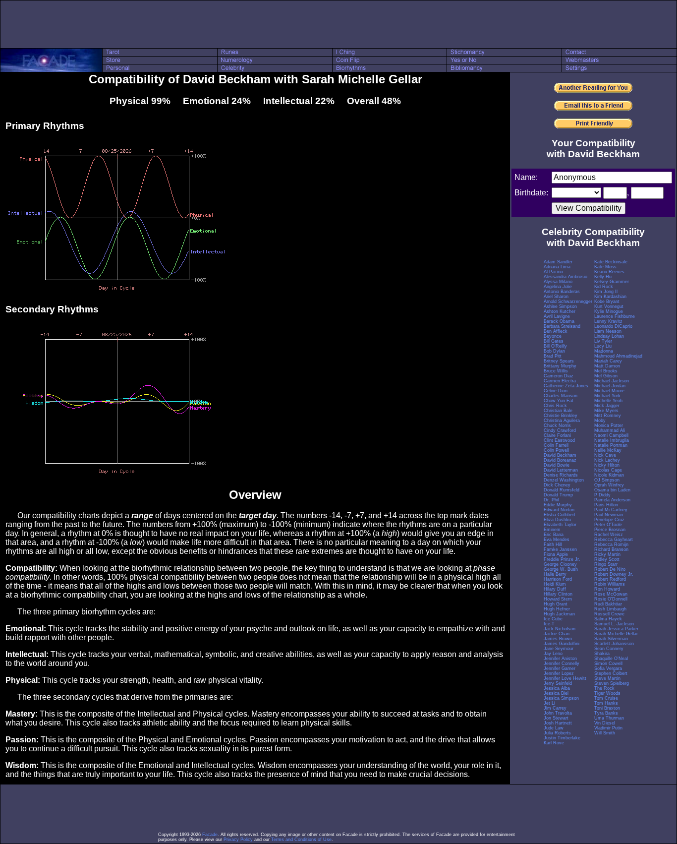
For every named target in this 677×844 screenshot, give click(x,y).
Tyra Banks (606, 713)
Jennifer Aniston (560, 658)
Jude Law (554, 727)
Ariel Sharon (556, 296)
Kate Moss (605, 266)
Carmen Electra (560, 380)
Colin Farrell (556, 445)
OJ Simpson (607, 480)
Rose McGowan (610, 594)
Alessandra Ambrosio (565, 276)
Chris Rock (555, 405)
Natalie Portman (610, 445)
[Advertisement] (338, 24)
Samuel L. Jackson (614, 623)
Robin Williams (609, 584)
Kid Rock (603, 286)
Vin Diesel (604, 723)
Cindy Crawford (560, 430)
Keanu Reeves (609, 271)
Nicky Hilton (607, 465)
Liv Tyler (603, 341)
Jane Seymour (558, 648)
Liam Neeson (607, 331)
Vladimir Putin (608, 727)
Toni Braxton (607, 708)
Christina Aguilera (562, 420)
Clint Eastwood (559, 440)
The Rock (604, 688)
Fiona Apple (556, 554)
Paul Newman (608, 514)
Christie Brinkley (560, 415)
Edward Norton (559, 509)
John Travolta (558, 713)
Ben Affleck (555, 331)
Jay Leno (553, 653)
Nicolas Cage (608, 470)
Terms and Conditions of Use (301, 839)
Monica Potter (608, 425)
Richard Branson (611, 549)
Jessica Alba (557, 688)
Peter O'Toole (608, 524)
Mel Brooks (606, 370)
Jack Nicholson (559, 628)
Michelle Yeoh (608, 400)
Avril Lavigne (557, 316)
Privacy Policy (238, 839)
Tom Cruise (606, 698)
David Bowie (556, 465)
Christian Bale (558, 410)
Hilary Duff (555, 589)
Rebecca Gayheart (613, 539)
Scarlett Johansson (614, 643)
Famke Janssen (560, 549)
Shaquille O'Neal (611, 658)
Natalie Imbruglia (611, 440)
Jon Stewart (556, 718)
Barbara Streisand (562, 326)
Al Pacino (553, 271)
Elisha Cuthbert (559, 514)
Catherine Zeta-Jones (566, 385)
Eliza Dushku (557, 519)
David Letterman (561, 470)
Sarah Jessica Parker (616, 628)
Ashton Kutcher (559, 311)
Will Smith (604, 732)
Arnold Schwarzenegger (568, 301)
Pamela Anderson (612, 499)
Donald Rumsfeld (561, 489)
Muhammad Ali (609, 430)
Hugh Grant (555, 604)
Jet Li (549, 703)
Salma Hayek (608, 618)
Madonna (603, 351)
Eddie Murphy (558, 504)
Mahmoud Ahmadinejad (618, 356)
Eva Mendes (556, 539)
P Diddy (602, 494)
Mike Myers (606, 410)
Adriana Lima (557, 266)
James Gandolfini (561, 643)
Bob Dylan (554, 351)
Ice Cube (553, 618)
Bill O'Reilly (555, 346)
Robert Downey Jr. (613, 574)
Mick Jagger (607, 405)
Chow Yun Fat (558, 400)
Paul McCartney (610, 509)
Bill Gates (554, 341)
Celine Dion (555, 390)
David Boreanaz (560, 460)
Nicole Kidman (609, 475)
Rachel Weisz (608, 534)
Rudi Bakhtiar (608, 604)
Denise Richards (561, 475)
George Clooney (560, 564)
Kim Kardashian (610, 296)
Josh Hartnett (558, 723)
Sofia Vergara (608, 668)
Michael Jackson (611, 380)
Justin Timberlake (562, 737)
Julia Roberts (557, 732)
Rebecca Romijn (611, 544)
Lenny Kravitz (608, 321)
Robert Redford (610, 579)
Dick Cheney (557, 484)
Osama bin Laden (612, 489)
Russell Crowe (609, 613)
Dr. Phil (551, 499)
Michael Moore (609, 390)
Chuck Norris (557, 425)
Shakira (602, 653)
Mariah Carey (608, 361)
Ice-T (549, 623)
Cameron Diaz (558, 375)
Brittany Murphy (560, 365)
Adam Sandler (558, 261)
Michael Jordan (609, 385)
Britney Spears (559, 361)
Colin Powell (556, 450)
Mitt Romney (607, 415)
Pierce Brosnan (609, 529)
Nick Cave (605, 455)
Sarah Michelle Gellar (616, 633)
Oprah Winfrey (609, 484)
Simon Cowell (608, 663)
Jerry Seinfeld (558, 683)
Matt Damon (607, 365)
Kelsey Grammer (611, 281)
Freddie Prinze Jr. (562, 559)
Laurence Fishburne (614, 316)
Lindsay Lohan (609, 336)
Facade (210, 834)
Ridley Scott (607, 559)
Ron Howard (607, 589)
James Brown (558, 638)
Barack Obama (559, 321)
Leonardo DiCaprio (613, 326)
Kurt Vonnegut (608, 306)
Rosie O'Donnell (610, 599)
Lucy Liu (603, 346)
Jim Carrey (555, 708)
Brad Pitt (553, 356)
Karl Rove (554, 742)
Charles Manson (560, 395)
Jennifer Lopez (559, 673)
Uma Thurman (609, 718)
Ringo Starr (606, 564)
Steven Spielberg (611, 683)
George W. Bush (561, 569)
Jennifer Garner (559, 668)
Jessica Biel (556, 693)
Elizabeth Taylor (560, 524)
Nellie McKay (607, 450)
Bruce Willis (556, 370)
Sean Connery (608, 648)
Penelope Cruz (609, 519)
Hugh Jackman (559, 613)
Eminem (552, 529)
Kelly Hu (603, 276)
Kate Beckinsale (610, 261)
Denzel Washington (564, 480)
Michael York (607, 395)
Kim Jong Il (606, 291)
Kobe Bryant (607, 301)
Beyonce (553, 336)
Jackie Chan (556, 633)
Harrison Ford (558, 579)
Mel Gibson (606, 375)
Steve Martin (607, 678)
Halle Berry (555, 574)
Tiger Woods (607, 693)
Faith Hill (553, 544)
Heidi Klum (555, 584)
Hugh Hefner (557, 608)
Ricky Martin (607, 554)
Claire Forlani (557, 435)
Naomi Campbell (611, 435)
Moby (600, 420)
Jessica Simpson (561, 698)
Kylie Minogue (608, 311)
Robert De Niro (609, 569)
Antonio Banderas (562, 291)
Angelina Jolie (558, 286)
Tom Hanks (606, 703)
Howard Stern (558, 599)
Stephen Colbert (610, 673)
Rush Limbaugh (610, 608)
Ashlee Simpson (560, 306)
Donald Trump (558, 494)
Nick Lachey (607, 460)
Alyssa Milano (558, 281)
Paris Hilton (606, 504)
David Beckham (560, 455)
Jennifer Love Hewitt (565, 678)
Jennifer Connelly (561, 663)
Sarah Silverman (611, 638)
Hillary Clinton (558, 594)
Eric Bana (554, 534)
